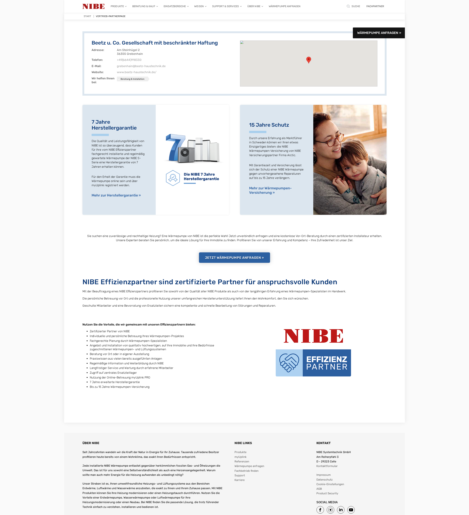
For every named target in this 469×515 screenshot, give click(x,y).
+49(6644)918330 (129, 60)
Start (87, 16)
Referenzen (241, 461)
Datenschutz (324, 479)
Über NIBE (253, 6)
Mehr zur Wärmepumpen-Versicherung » (270, 190)
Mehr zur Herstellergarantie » (116, 195)
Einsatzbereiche (175, 6)
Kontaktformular (327, 466)
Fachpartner (375, 6)
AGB (319, 488)
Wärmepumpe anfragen (284, 6)
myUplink (240, 457)
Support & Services (225, 6)
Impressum (323, 475)
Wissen (199, 6)
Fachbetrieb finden (246, 470)
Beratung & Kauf (143, 6)
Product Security (327, 493)
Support (239, 475)
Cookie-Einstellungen (330, 484)
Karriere (239, 480)
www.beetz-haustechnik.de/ (136, 72)
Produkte (117, 6)
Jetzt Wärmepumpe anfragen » (234, 258)
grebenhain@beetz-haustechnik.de (141, 66)
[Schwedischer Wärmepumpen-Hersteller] (93, 6)
